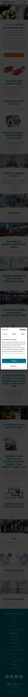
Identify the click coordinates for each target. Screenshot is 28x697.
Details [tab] (14, 334)
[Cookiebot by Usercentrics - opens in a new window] (19, 330)
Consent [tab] (5, 334)
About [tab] (23, 334)
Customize (13, 366)
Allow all (14, 361)
